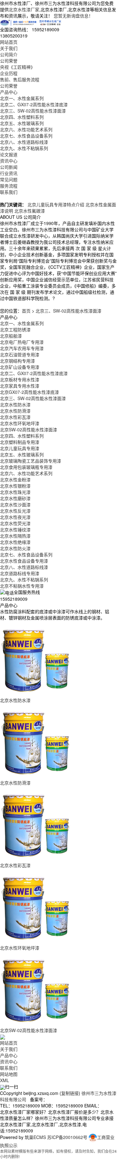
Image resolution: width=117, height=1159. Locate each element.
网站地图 (8, 1074)
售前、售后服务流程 (19, 79)
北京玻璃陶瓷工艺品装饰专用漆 (30, 461)
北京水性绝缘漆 (15, 542)
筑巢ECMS (35, 1137)
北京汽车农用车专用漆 (22, 348)
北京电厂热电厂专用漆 (22, 342)
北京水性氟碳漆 (29, 211)
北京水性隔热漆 (15, 536)
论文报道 (8, 154)
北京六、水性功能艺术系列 (26, 129)
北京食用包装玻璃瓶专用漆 (26, 467)
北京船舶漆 (11, 336)
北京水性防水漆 (15, 404)
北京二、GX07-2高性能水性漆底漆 (34, 104)
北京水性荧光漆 (15, 523)
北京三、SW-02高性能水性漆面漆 (33, 111)
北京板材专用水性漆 (19, 379)
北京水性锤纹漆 (15, 529)
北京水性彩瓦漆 (15, 417)
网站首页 (8, 42)
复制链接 (70, 1093)
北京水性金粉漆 (15, 479)
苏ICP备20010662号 (67, 1137)
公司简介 (8, 54)
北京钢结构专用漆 (17, 361)
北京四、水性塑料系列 (22, 117)
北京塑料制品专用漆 (19, 442)
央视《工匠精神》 (17, 67)
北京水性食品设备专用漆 (24, 561)
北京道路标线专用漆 (19, 573)
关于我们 (8, 48)
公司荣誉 (8, 61)
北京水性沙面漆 (15, 504)
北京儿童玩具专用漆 (19, 448)
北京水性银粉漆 (15, 486)
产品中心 (8, 92)
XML (4, 1080)
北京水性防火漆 (15, 548)
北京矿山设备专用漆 (19, 367)
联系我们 (8, 192)
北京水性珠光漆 (15, 492)
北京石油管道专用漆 (19, 354)
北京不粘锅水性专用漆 (22, 586)
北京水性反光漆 (15, 511)
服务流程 (8, 186)
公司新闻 (8, 167)
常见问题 (8, 179)
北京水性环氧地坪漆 (19, 423)
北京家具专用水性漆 (19, 386)
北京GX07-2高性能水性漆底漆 (29, 392)
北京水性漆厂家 (24, 9)
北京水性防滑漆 (15, 411)
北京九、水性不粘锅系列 (24, 148)
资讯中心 (8, 161)
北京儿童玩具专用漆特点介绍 (55, 204)
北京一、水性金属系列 (22, 98)
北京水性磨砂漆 (15, 498)
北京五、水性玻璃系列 (22, 123)
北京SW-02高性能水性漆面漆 (28, 429)
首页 (26, 311)
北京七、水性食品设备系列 (26, 136)
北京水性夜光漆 (15, 517)
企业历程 (8, 73)
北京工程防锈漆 (15, 329)
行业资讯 (8, 173)
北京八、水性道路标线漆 (24, 142)
